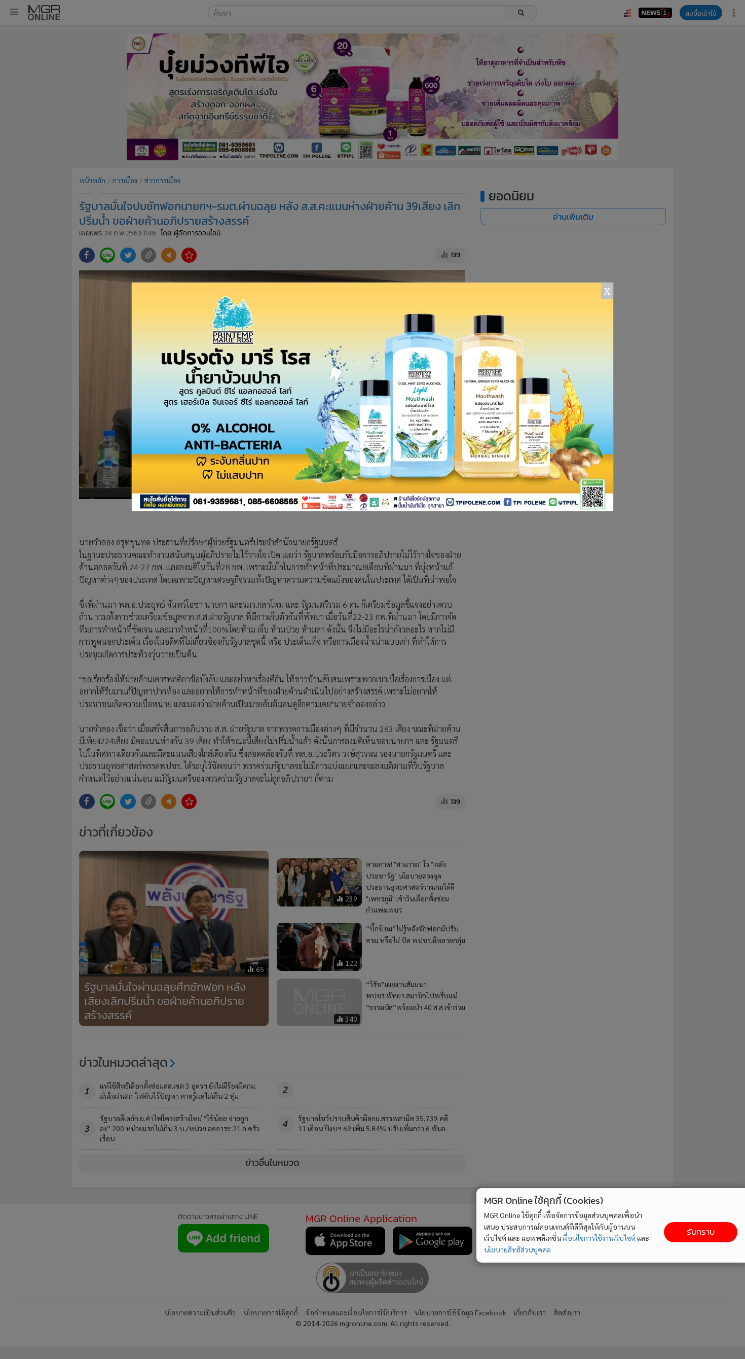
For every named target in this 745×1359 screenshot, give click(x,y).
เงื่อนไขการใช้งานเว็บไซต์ (599, 1237)
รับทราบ (701, 1232)
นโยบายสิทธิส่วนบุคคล (517, 1249)
